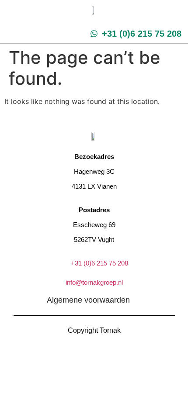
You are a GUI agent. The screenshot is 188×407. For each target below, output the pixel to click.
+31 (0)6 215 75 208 (99, 263)
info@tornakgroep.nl (94, 282)
